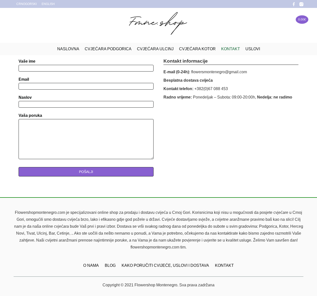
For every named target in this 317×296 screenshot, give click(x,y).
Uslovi (252, 49)
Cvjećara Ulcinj (155, 49)
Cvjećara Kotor (197, 49)
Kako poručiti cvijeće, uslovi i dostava (165, 265)
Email (24, 79)
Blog (110, 265)
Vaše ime (27, 61)
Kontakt (230, 49)
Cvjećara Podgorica (108, 49)
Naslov (25, 97)
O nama (91, 265)
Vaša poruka (30, 115)
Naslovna (68, 49)
